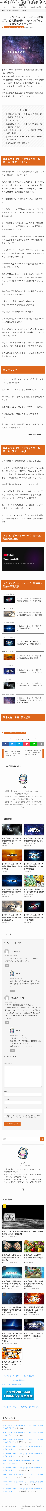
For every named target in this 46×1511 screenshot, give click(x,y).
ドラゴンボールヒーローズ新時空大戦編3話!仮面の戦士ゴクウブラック (29, 628)
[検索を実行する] (42, 1139)
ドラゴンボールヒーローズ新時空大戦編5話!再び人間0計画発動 (29, 657)
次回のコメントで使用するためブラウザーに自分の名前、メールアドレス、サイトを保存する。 (24, 1116)
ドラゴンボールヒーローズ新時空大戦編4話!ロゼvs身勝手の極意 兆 (29, 643)
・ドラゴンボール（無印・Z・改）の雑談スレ (18, 1376)
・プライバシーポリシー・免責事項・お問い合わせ (20, 1407)
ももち (23, 787)
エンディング (12, 120)
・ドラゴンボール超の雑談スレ (13, 1384)
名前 (6, 1091)
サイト (6, 1107)
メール (7, 1099)
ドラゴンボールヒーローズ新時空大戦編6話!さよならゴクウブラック (29, 671)
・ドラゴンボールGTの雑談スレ (13, 1380)
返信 (7, 965)
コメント (8, 1064)
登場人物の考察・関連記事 (18, 143)
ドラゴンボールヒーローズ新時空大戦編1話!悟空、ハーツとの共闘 (29, 599)
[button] (44, 2)
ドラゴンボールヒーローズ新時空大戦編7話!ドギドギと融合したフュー (29, 685)
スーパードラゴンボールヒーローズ (13, 27)
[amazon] (23, 1189)
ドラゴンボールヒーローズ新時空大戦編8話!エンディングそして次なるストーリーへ (29, 700)
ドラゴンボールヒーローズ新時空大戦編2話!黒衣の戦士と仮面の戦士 (29, 614)
